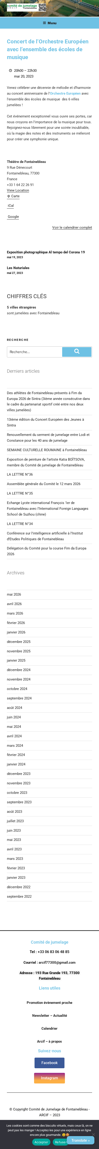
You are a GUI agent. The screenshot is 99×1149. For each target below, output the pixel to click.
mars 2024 (15, 746)
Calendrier (49, 1028)
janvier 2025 (16, 660)
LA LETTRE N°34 (20, 524)
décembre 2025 (18, 642)
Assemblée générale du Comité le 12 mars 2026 (43, 484)
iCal (11, 206)
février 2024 (16, 755)
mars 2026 (15, 613)
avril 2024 (14, 736)
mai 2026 (14, 594)
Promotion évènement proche (49, 1003)
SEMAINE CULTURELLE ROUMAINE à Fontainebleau (47, 450)
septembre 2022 (19, 896)
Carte (13, 195)
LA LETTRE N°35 (20, 493)
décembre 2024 (18, 670)
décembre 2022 (18, 887)
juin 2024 (14, 717)
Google (13, 217)
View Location (18, 190)
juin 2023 (14, 830)
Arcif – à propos (49, 1041)
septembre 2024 (19, 698)
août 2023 (14, 812)
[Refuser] (93, 1134)
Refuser (61, 1142)
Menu (52, 23)
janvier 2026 (16, 632)
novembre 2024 (18, 679)
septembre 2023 (19, 802)
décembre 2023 (18, 774)
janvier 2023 (16, 878)
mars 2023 (15, 859)
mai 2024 (14, 727)
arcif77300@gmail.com (57, 962)
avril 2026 (14, 604)
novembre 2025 (18, 651)
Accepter (41, 1142)
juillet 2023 (15, 821)
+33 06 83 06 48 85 (53, 952)
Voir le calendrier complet (72, 227)
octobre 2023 (17, 793)
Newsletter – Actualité (49, 1016)
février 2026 (16, 623)
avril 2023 (14, 849)
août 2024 (14, 708)
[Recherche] (76, 352)
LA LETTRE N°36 (20, 474)
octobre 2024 (17, 689)
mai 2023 (14, 840)
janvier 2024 (16, 764)
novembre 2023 (18, 783)
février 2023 (16, 868)
